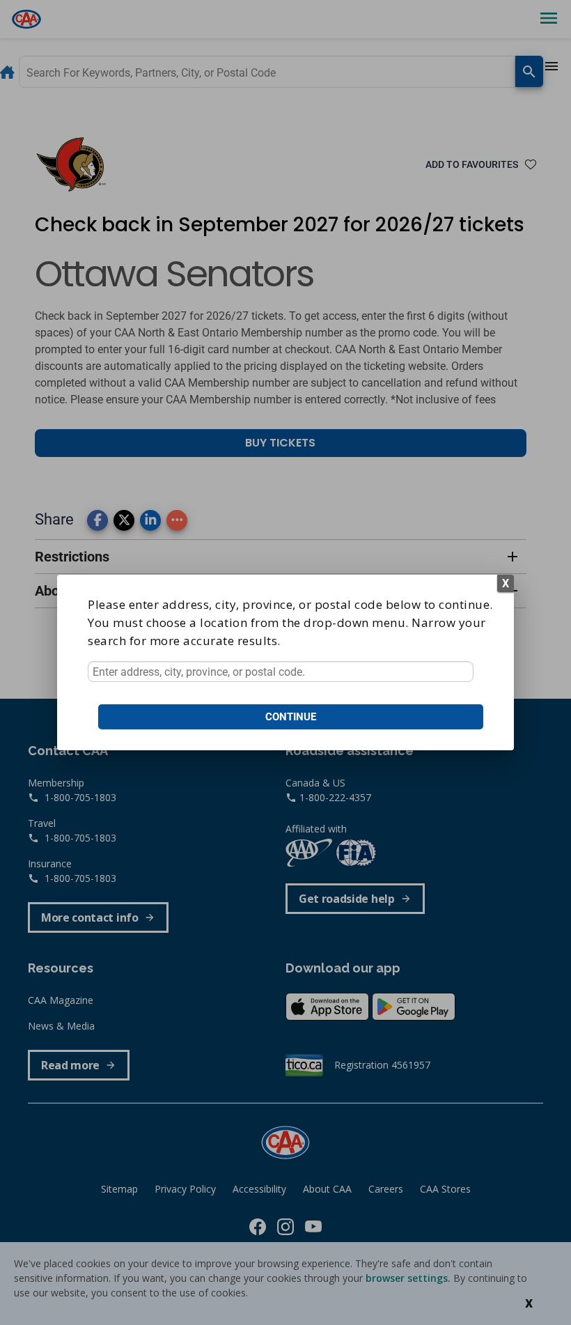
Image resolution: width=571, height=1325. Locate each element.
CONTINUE (290, 717)
